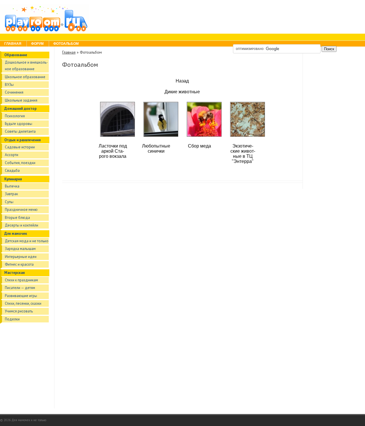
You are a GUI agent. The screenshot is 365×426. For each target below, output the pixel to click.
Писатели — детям (20, 287)
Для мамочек (15, 233)
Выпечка (12, 186)
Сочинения (14, 92)
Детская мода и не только (26, 241)
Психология (15, 116)
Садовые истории (20, 147)
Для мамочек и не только (28, 420)
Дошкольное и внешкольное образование (26, 65)
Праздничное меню (21, 209)
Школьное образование (25, 76)
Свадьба (12, 170)
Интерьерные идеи (20, 256)
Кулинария (13, 179)
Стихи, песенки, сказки (23, 303)
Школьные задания (21, 100)
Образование (15, 55)
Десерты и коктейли (21, 225)
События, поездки (20, 162)
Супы (9, 201)
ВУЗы (9, 84)
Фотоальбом (66, 44)
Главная (12, 44)
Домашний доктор (20, 108)
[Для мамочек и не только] (44, 31)
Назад (182, 80)
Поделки (12, 319)
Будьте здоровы (18, 123)
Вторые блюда (17, 217)
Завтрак (11, 193)
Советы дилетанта (20, 131)
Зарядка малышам (20, 248)
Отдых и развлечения (22, 140)
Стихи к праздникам (21, 280)
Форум (37, 44)
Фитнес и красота (19, 264)
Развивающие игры (21, 295)
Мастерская (14, 272)
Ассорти (11, 154)
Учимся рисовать (19, 311)
